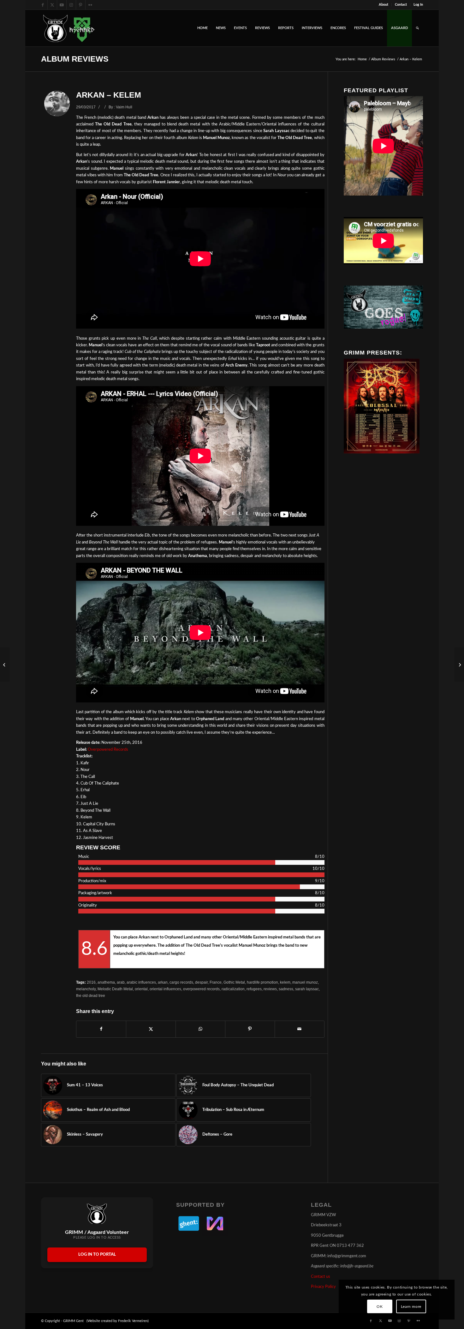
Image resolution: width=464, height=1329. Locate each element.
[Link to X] (52, 4)
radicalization (233, 989)
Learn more (411, 1306)
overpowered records (201, 989)
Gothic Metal (234, 982)
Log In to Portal (97, 1255)
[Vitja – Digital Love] (459, 664)
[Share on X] (150, 1029)
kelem (285, 982)
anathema (106, 982)
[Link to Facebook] (42, 4)
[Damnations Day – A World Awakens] (5, 664)
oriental (141, 989)
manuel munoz (305, 982)
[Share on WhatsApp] (200, 1029)
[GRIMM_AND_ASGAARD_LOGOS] (69, 28)
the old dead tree (90, 995)
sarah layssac (307, 989)
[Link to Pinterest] (80, 4)
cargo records (181, 982)
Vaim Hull (124, 107)
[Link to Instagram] (71, 4)
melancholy (86, 989)
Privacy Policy (323, 1287)
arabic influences (141, 982)
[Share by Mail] (299, 1029)
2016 (91, 982)
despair (201, 982)
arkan (163, 982)
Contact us (320, 1277)
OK (380, 1306)
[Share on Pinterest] (250, 1029)
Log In (418, 4)
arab (121, 982)
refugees (254, 989)
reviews (270, 989)
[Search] (417, 28)
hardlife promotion (262, 982)
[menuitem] (384, 4)
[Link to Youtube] (61, 4)
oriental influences (165, 989)
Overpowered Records (108, 750)
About (383, 4)
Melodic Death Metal (115, 989)
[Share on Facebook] (101, 1029)
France (216, 982)
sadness (286, 989)
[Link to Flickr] (90, 4)
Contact (401, 4)
